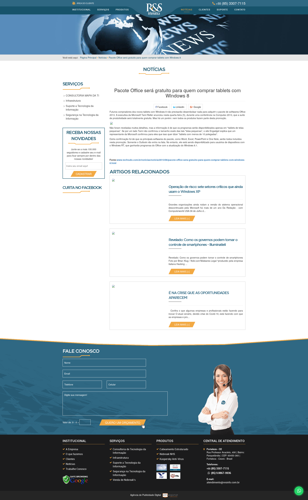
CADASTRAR (84, 174)
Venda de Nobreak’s (124, 480)
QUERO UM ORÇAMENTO (122, 422)
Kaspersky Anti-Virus (172, 459)
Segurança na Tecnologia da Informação (82, 116)
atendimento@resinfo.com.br (223, 482)
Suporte (222, 9)
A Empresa (72, 449)
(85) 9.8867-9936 (221, 473)
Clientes (204, 9)
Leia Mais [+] (181, 218)
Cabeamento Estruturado (174, 449)
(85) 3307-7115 (230, 3)
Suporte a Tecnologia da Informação (80, 107)
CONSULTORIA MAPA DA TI (82, 95)
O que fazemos (74, 454)
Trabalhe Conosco (76, 469)
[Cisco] (161, 467)
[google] (75, 479)
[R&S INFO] (154, 9)
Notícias (186, 9)
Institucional (81, 9)
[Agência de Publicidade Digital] (170, 495)
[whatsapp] (298, 490)
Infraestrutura (73, 100)
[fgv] (161, 475)
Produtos (122, 9)
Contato (239, 9)
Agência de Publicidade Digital (145, 494)
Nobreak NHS (167, 454)
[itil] (175, 475)
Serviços (103, 9)
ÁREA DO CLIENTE (85, 3)
